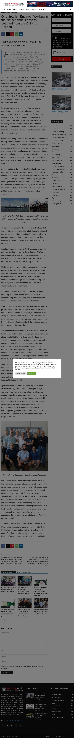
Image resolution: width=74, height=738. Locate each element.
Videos (40, 9)
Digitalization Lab (31, 9)
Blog (44, 9)
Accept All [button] (31, 373)
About (9, 9)
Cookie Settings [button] (20, 373)
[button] (70, 9)
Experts (15, 9)
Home (3, 9)
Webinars (21, 9)
